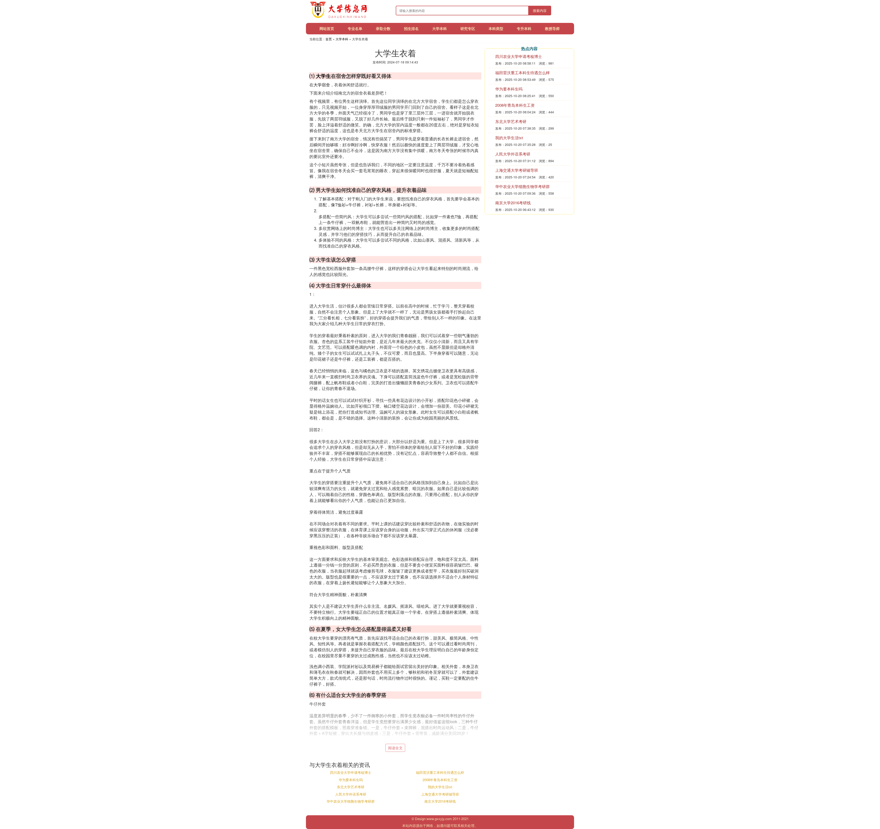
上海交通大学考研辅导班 (440, 794)
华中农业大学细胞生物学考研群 (351, 801)
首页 (328, 39)
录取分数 (383, 28)
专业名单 (355, 28)
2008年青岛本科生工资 (440, 779)
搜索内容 (540, 10)
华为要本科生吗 (351, 779)
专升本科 (524, 28)
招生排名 (411, 28)
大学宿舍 (322, 84)
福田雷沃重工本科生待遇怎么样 (440, 772)
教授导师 (552, 28)
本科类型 (496, 28)
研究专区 (467, 28)
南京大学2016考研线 (440, 801)
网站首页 (326, 28)
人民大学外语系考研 (350, 794)
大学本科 (439, 28)
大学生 (323, 75)
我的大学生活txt (440, 786)
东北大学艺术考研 (350, 786)
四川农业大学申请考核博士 (350, 772)
